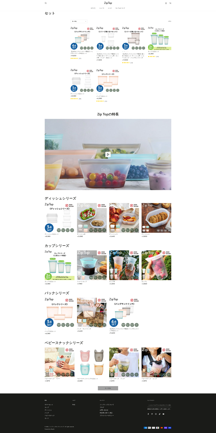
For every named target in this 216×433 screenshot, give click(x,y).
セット (47, 418)
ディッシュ (48, 410)
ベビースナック (50, 415)
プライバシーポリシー (107, 415)
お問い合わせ (104, 410)
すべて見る (108, 388)
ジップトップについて (107, 405)
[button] (45, 3)
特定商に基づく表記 (106, 413)
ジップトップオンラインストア (56, 426)
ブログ (102, 407)
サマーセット (49, 405)
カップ (47, 407)
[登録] (170, 405)
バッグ (47, 413)
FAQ (73, 405)
